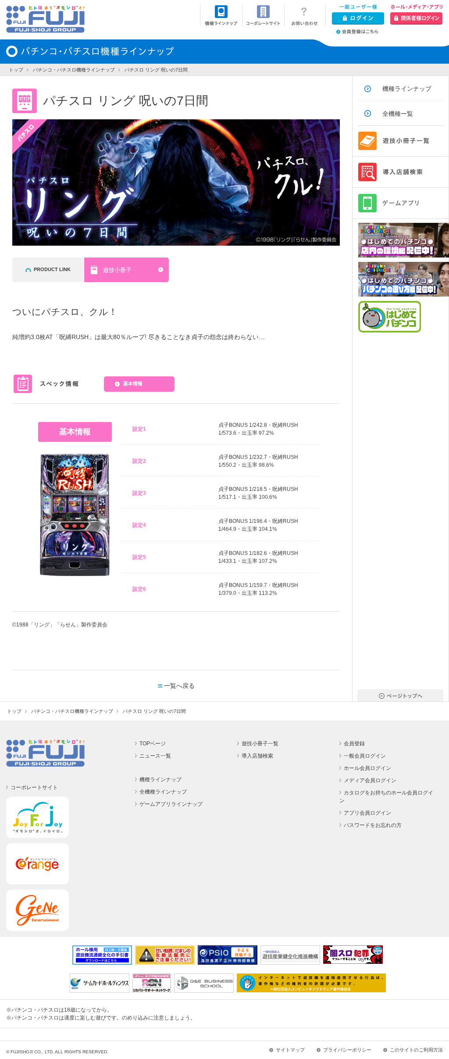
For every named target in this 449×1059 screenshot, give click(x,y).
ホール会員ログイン (367, 768)
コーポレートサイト (34, 787)
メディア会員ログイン (370, 780)
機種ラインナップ (406, 88)
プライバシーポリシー (347, 1049)
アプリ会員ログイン (367, 813)
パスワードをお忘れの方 (373, 825)
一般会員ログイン (365, 756)
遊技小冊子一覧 (260, 744)
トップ (16, 69)
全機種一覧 (397, 113)
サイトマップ (290, 1049)
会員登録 (354, 744)
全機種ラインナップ (163, 792)
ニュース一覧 (155, 756)
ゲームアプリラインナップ (171, 804)
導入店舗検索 (257, 756)
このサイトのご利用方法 (416, 1049)
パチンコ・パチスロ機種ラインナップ (74, 69)
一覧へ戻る (179, 685)
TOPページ (152, 744)
